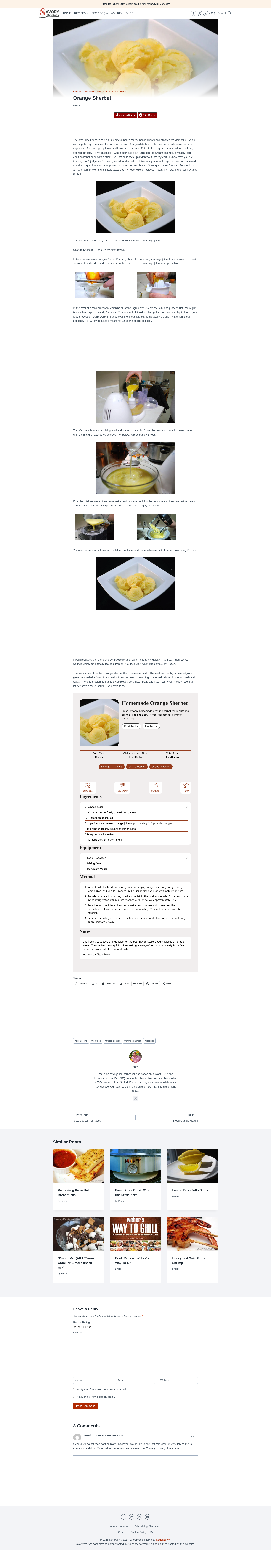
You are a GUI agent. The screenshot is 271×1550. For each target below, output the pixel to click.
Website (165, 1380)
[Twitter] (199, 13)
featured (96, 1041)
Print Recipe (148, 115)
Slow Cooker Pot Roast (87, 1118)
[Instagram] (205, 13)
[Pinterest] (212, 13)
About (113, 1526)
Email (121, 1380)
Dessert (78, 92)
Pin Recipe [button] (151, 726)
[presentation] (78, 1166)
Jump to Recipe (127, 115)
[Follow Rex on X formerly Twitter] (135, 1098)
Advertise (125, 1526)
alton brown (81, 1041)
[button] (186, 806)
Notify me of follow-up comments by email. (102, 1389)
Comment (78, 1333)
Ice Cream (120, 92)
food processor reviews (101, 1435)
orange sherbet (132, 1041)
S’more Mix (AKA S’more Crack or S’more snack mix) (76, 1262)
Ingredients (88, 790)
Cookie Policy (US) (141, 1532)
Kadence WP (163, 1539)
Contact (122, 1532)
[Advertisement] (135, 128)
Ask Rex (116, 13)
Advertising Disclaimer (147, 1526)
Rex (78, 105)
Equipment (122, 790)
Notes (186, 790)
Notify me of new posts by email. (96, 1396)
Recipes (149, 1041)
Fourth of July (104, 92)
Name (79, 1380)
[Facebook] (193, 13)
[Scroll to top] (263, 1545)
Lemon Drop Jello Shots (190, 1190)
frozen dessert (112, 1041)
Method (155, 790)
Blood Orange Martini (185, 1118)
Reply (192, 1436)
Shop (129, 13)
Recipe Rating (81, 1322)
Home (67, 13)
